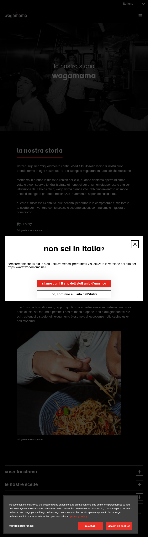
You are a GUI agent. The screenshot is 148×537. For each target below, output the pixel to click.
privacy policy (78, 516)
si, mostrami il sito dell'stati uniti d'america (74, 283)
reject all (90, 526)
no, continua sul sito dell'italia (74, 294)
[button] (135, 244)
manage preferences (21, 525)
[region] (70, 514)
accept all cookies (119, 526)
